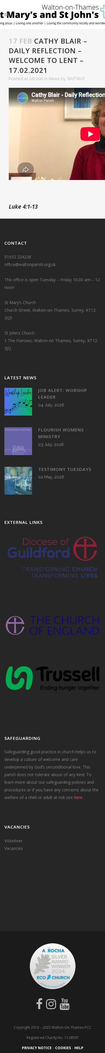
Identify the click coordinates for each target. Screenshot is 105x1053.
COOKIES (63, 1047)
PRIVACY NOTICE (37, 1047)
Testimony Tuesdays (64, 469)
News (54, 78)
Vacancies (13, 848)
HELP (78, 1047)
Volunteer (13, 840)
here (78, 797)
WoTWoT (76, 78)
